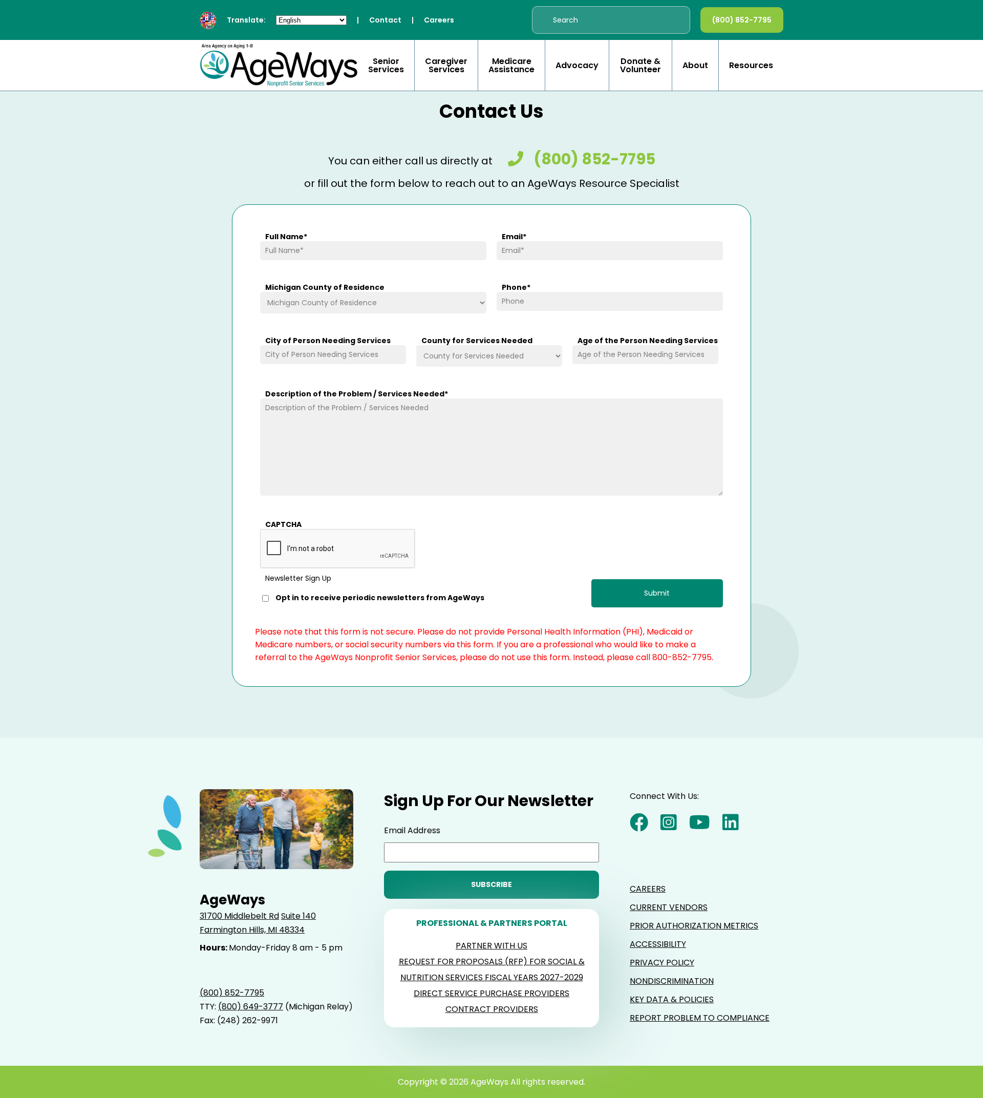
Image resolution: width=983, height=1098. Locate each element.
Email (514, 236)
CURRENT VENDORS (669, 907)
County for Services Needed (476, 340)
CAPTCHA (283, 524)
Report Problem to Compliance (700, 1018)
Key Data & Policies (672, 999)
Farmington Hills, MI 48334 (252, 930)
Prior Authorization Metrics (694, 926)
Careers (439, 20)
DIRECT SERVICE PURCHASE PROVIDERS (491, 993)
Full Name (286, 236)
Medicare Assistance (511, 65)
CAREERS (648, 889)
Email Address (412, 830)
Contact (385, 20)
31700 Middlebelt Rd (239, 916)
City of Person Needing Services (328, 340)
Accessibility (658, 944)
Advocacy (577, 65)
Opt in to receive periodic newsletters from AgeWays (379, 598)
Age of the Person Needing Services (648, 340)
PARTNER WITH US (491, 946)
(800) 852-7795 (742, 20)
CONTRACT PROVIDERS (491, 1009)
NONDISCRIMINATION (672, 981)
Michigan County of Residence (324, 287)
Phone (516, 287)
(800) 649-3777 (250, 1006)
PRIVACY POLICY (662, 962)
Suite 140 (298, 916)
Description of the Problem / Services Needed (356, 394)
